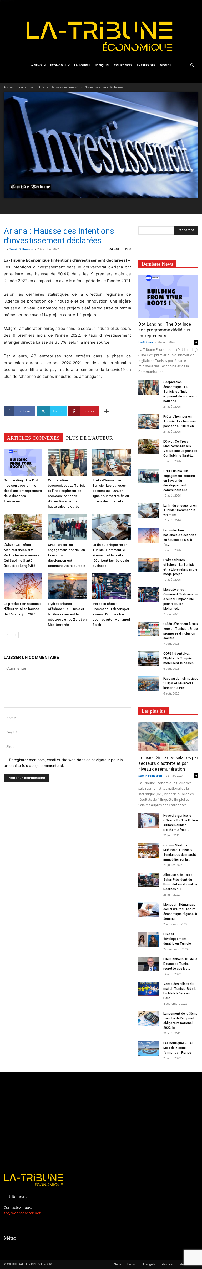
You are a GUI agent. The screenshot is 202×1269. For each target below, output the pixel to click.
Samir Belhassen (21, 249)
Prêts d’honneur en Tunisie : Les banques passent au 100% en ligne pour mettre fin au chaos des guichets (110, 490)
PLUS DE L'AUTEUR (89, 438)
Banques (102, 65)
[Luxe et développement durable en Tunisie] (148, 939)
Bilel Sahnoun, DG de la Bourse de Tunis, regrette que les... (180, 963)
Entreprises (146, 65)
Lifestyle (166, 1264)
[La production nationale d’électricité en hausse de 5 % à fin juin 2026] (23, 586)
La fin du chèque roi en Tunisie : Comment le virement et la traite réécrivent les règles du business (110, 555)
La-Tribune (146, 342)
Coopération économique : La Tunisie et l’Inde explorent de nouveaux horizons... (180, 391)
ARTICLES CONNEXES (33, 438)
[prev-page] (7, 635)
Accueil (9, 87)
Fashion (132, 1264)
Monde (165, 65)
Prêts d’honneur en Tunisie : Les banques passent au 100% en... (179, 421)
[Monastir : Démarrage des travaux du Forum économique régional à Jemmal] (148, 909)
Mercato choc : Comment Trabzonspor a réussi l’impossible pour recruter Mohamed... (180, 599)
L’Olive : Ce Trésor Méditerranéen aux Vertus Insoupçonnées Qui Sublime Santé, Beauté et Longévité (21, 555)
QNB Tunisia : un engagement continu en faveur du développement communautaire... (179, 480)
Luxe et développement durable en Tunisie (177, 938)
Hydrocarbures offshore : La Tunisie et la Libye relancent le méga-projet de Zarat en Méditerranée (67, 614)
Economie (58, 65)
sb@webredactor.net (22, 1213)
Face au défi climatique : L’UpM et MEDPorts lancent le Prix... (180, 683)
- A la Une (26, 87)
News (118, 1264)
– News (36, 65)
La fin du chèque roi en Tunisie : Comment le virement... (180, 510)
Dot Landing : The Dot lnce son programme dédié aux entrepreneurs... (164, 329)
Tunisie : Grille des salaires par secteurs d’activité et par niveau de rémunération (168, 763)
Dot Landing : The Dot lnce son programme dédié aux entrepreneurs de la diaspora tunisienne (23, 490)
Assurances (122, 65)
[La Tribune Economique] (101, 29)
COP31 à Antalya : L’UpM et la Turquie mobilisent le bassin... (179, 658)
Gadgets (149, 1264)
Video (182, 1264)
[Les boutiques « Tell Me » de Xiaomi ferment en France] (148, 1048)
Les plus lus (153, 711)
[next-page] (15, 635)
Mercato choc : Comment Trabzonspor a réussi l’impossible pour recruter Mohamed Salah (111, 614)
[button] (192, 65)
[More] (106, 411)
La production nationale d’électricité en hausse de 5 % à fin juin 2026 (22, 609)
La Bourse (82, 65)
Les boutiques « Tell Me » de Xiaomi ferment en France (178, 1048)
